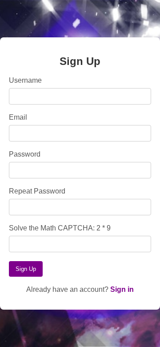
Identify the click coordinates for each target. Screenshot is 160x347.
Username (25, 80)
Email (18, 117)
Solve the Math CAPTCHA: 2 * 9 (60, 228)
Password (24, 154)
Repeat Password (37, 191)
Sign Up (26, 269)
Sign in (122, 289)
